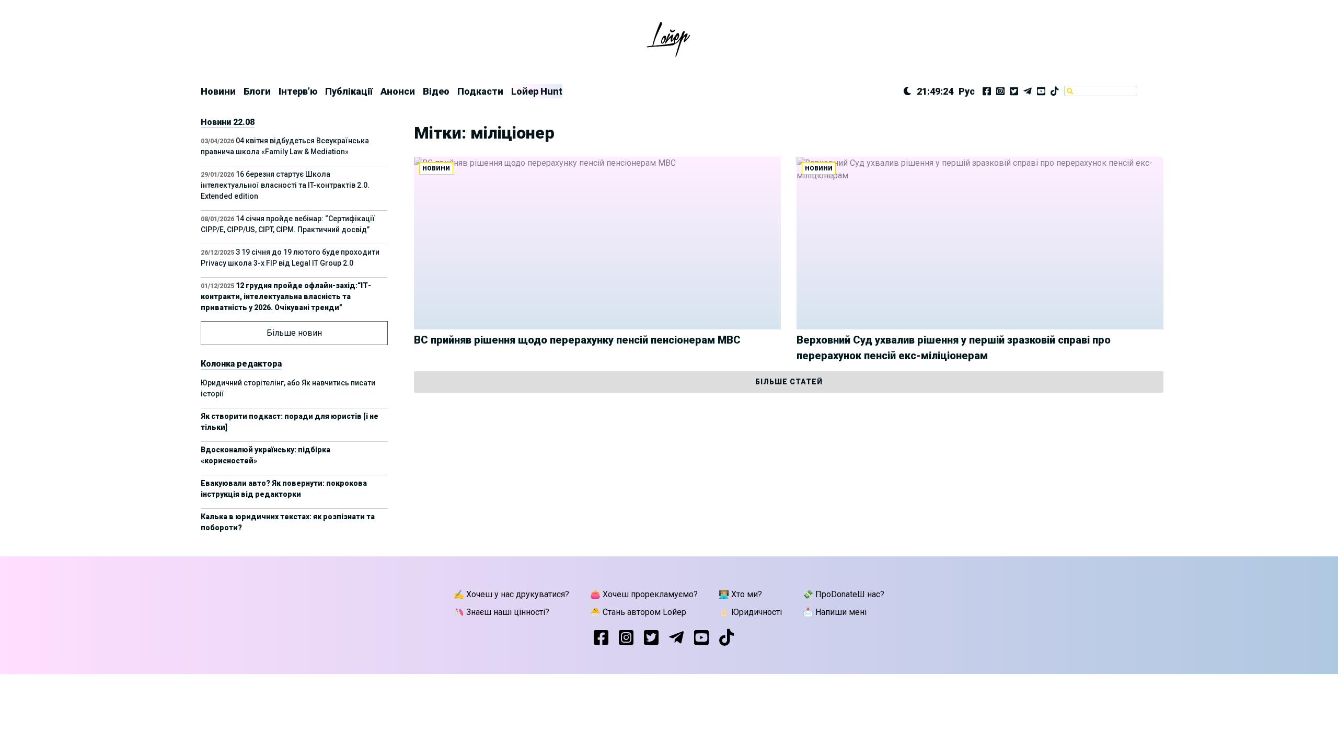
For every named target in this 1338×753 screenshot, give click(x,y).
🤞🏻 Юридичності (750, 612)
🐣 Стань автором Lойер (638, 612)
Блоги (257, 91)
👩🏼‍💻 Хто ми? (740, 594)
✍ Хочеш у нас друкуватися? (511, 594)
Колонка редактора (241, 364)
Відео (436, 91)
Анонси (397, 91)
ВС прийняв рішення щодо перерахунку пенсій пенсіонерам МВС (577, 340)
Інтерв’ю (298, 91)
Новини (218, 91)
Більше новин (294, 333)
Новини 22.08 (228, 122)
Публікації (349, 91)
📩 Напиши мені (835, 612)
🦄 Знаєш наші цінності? (501, 612)
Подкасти (480, 91)
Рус (967, 91)
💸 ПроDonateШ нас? (843, 594)
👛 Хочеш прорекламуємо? (644, 594)
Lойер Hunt (536, 91)
